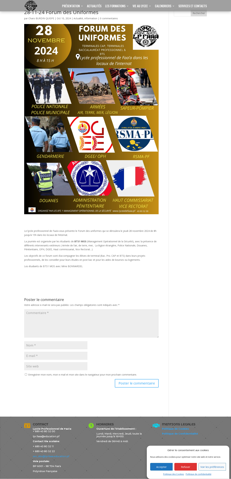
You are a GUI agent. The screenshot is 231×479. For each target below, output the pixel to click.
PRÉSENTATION (71, 6)
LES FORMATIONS (115, 6)
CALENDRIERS (163, 6)
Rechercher (199, 13)
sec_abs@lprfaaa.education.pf (51, 456)
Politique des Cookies (173, 474)
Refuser (185, 467)
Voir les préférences (212, 467)
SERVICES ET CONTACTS (192, 6)
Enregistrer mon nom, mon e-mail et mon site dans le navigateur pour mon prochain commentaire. (82, 374)
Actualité (78, 18)
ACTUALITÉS (94, 6)
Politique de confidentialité (198, 474)
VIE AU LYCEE (140, 6)
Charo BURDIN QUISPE (41, 18)
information (90, 18)
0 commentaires (109, 18)
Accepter (161, 467)
